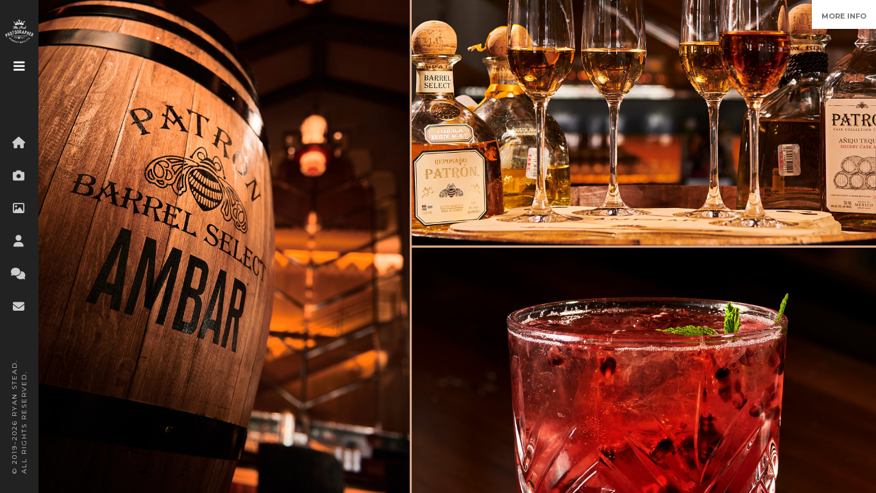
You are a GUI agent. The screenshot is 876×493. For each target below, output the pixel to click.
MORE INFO (843, 16)
